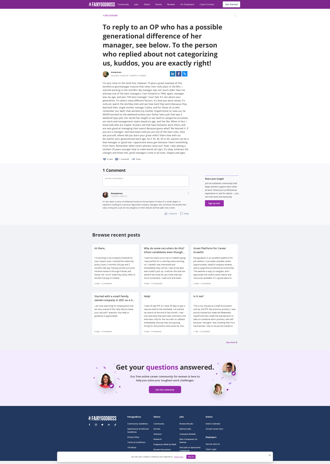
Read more (178, 457)
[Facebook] (89, 424)
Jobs (136, 4)
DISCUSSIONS (111, 15)
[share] (133, 159)
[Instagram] (95, 424)
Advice (147, 4)
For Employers (187, 4)
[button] (235, 16)
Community (123, 4)
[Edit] (235, 16)
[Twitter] (102, 424)
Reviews (171, 4)
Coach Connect (207, 4)
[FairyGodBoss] (102, 418)
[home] (102, 4)
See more (231, 342)
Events (158, 4)
